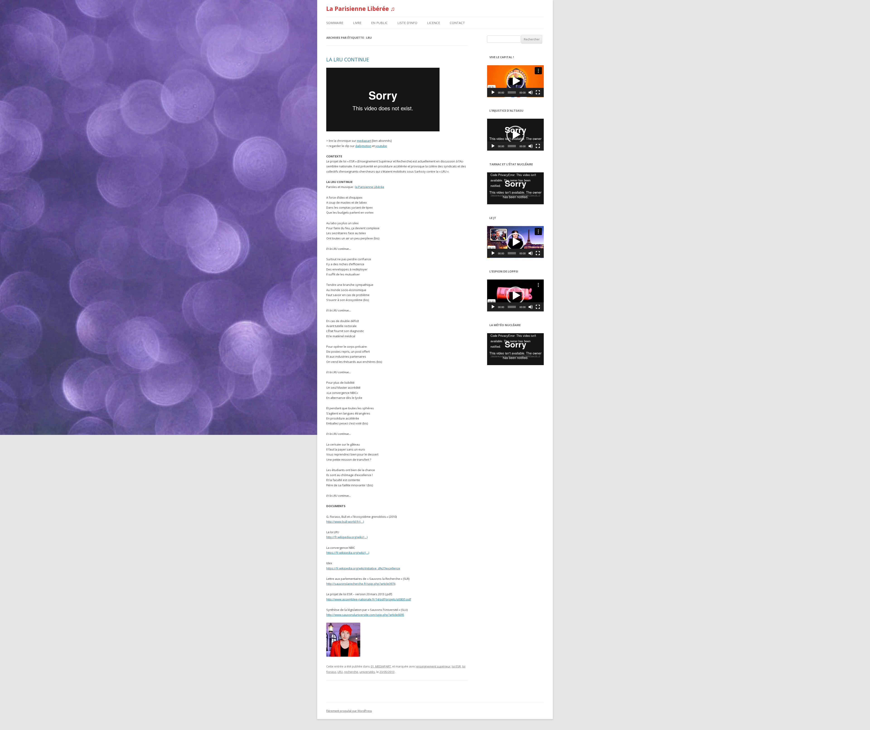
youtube (381, 146)
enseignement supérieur (433, 666)
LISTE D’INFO (407, 23)
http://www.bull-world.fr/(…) (345, 522)
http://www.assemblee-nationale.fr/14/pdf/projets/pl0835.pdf (368, 599)
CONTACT (457, 23)
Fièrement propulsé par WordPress (349, 711)
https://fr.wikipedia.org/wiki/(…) (347, 553)
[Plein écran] (538, 92)
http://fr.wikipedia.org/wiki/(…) (346, 537)
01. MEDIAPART (381, 666)
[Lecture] (493, 92)
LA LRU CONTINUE (347, 59)
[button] (515, 81)
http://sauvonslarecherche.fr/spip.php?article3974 (360, 584)
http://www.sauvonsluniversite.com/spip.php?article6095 (365, 615)
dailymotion (363, 146)
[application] (515, 81)
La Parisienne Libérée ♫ (360, 9)
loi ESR (456, 666)
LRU (340, 672)
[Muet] (530, 92)
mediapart (364, 141)
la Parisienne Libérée (369, 187)
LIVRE (357, 23)
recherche (351, 672)
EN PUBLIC (379, 23)
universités (367, 672)
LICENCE (433, 23)
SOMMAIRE (334, 23)
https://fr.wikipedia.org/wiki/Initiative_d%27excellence (363, 568)
